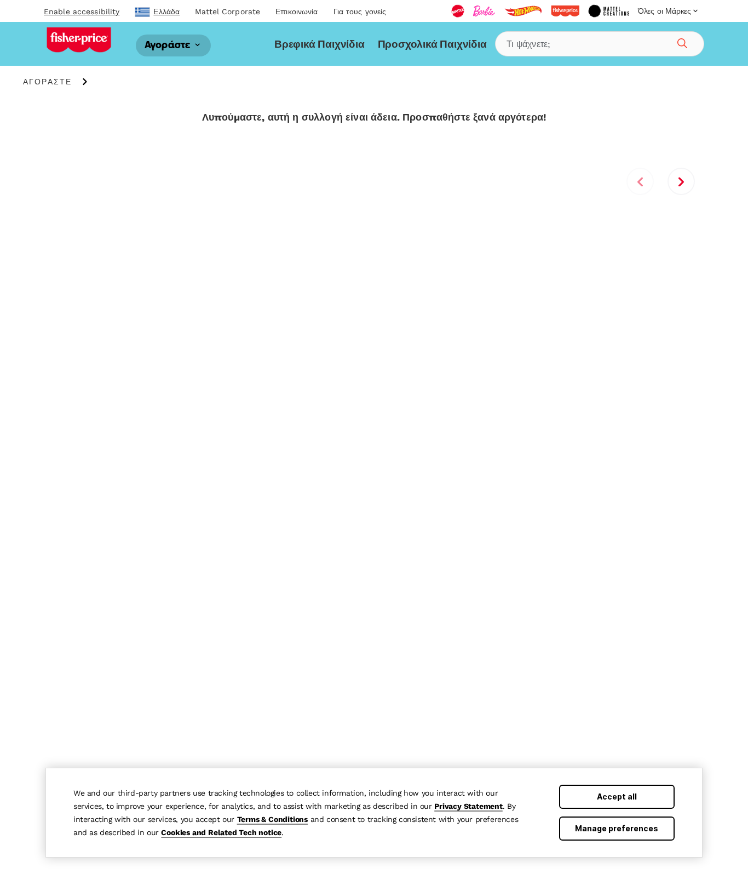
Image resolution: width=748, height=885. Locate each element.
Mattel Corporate (227, 11)
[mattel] (458, 11)
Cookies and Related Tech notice (221, 832)
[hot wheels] (522, 11)
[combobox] (599, 43)
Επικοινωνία (296, 11)
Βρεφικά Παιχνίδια (319, 44)
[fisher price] (565, 11)
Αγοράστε (169, 45)
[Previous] (640, 181)
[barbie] (484, 11)
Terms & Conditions (272, 819)
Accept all (617, 796)
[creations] (609, 11)
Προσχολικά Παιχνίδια (432, 44)
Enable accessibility (81, 11)
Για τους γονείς (360, 11)
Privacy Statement (468, 806)
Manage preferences (616, 828)
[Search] (681, 42)
